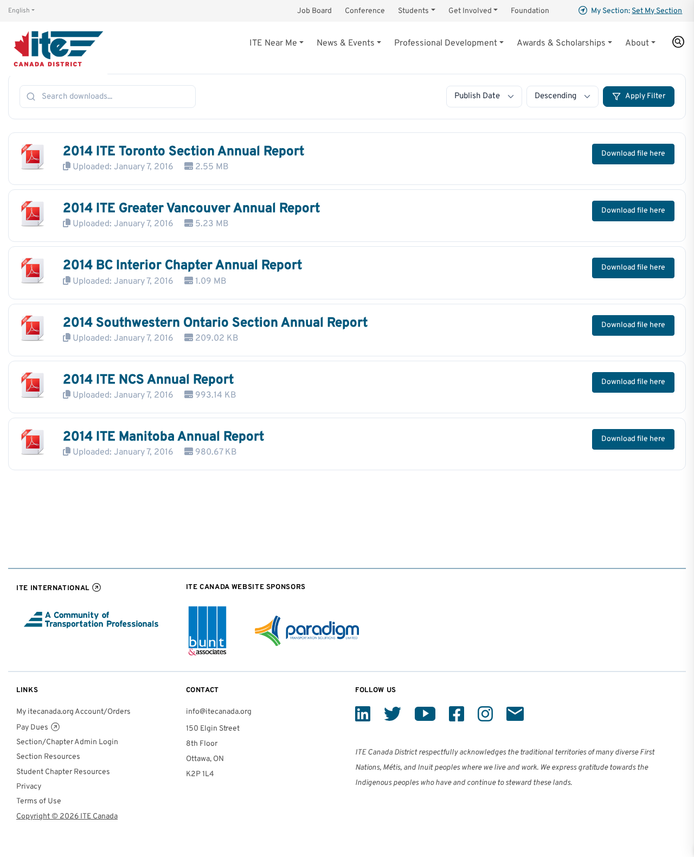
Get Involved (470, 11)
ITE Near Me (273, 43)
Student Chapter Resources (63, 772)
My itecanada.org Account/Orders (73, 712)
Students (413, 11)
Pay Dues (32, 728)
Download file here (633, 154)
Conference (365, 11)
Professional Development (445, 43)
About (637, 43)
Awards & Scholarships (561, 43)
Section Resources (48, 757)
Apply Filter (645, 96)
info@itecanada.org (219, 712)
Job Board (314, 11)
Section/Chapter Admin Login (67, 742)
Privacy (28, 787)
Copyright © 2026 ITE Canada (67, 817)
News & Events (346, 43)
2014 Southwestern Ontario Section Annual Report (215, 323)
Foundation (530, 11)
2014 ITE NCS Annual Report (148, 380)
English (19, 11)
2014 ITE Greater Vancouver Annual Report (191, 208)
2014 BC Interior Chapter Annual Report (182, 265)
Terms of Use (38, 801)
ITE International (52, 588)
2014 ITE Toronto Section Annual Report (183, 151)
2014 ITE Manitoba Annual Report (163, 437)
